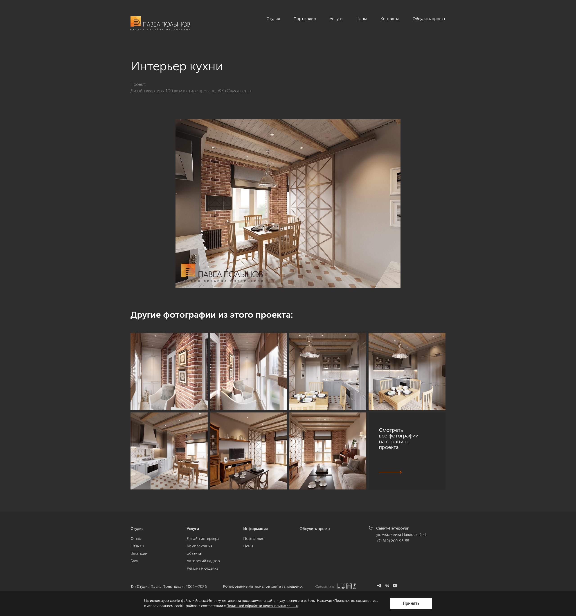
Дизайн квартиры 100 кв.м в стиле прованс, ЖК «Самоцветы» (190, 90)
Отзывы (137, 546)
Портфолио (305, 18)
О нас (135, 538)
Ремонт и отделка (202, 568)
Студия (273, 18)
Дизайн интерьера (203, 538)
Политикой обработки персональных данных (262, 606)
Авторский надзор (203, 561)
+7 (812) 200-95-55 (392, 541)
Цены (361, 18)
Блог (134, 561)
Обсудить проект (429, 18)
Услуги (336, 18)
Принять (411, 603)
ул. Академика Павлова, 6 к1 (401, 534)
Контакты (389, 18)
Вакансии (138, 553)
